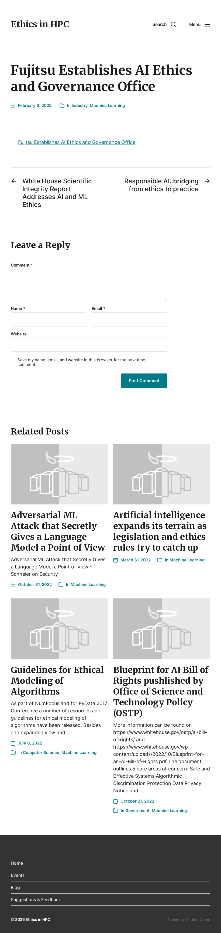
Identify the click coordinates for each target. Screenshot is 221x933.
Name (18, 308)
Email (98, 308)
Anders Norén (198, 919)
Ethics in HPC (40, 24)
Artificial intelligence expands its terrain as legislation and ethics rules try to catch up (160, 531)
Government (137, 810)
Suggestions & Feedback (36, 899)
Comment (22, 265)
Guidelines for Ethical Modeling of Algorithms (57, 681)
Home (17, 863)
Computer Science (41, 752)
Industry (80, 105)
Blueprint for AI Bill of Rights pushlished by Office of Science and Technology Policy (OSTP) (161, 692)
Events (18, 875)
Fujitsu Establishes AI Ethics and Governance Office (76, 142)
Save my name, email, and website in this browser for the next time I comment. (82, 362)
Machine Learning (107, 105)
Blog (15, 887)
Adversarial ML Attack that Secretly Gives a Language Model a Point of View (58, 531)
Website (19, 333)
